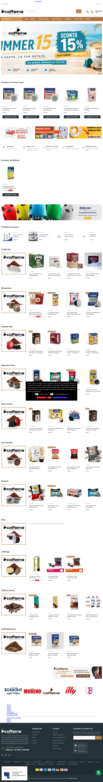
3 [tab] (53, 71)
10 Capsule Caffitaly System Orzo (34, 577)
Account (55, 732)
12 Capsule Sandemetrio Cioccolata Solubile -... (92, 429)
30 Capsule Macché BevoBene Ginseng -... (35, 467)
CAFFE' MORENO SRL (90, 271)
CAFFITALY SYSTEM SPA (34, 574)
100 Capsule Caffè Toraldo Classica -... (53, 577)
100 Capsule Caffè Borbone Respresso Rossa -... (74, 313)
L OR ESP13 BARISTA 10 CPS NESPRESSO (35, 274)
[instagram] (4, 4)
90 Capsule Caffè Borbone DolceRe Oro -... (55, 429)
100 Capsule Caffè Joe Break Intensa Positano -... (35, 313)
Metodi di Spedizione (58, 735)
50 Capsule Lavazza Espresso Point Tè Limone (93, 390)
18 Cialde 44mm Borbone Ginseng (91, 109)
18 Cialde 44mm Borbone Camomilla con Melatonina (71, 109)
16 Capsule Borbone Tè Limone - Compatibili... (73, 352)
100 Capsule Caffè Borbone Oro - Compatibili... (53, 506)
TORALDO (69, 271)
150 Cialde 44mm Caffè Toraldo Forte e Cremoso (74, 274)
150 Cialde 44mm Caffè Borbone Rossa (49, 109)
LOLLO (49, 271)
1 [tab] (49, 71)
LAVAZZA (50, 349)
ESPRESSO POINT (49, 762)
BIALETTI (90, 762)
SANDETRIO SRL (32, 349)
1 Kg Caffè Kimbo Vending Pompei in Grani (74, 615)
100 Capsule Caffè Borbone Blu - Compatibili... (91, 506)
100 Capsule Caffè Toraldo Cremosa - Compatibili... (72, 577)
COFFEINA (41, 232)
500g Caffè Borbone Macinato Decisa (34, 654)
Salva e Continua (41, 397)
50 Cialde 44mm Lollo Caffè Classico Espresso (54, 274)
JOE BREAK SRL (32, 310)
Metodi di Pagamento (58, 743)
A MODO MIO (16, 762)
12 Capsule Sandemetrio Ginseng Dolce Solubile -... (36, 429)
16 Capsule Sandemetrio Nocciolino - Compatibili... (36, 352)
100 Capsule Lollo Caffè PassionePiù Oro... (54, 467)
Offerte (34, 737)
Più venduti (35, 735)
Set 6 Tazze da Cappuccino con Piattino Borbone (69, 235)
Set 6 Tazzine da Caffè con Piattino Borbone (18, 235)
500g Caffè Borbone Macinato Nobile (72, 654)
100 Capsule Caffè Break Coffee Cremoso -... (73, 429)
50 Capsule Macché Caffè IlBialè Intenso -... (36, 506)
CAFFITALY (82, 762)
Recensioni (55, 745)
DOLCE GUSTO (37, 762)
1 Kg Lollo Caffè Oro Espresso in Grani (53, 615)
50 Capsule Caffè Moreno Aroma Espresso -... (74, 506)
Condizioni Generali (58, 740)
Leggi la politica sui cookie (59, 397)
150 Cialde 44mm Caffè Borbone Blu (8, 109)
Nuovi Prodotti (36, 732)
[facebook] (2, 4)
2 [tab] (51, 71)
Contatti (34, 743)
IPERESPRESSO (61, 762)
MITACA (51, 764)
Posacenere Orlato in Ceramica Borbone (93, 235)
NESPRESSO (27, 762)
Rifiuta (49, 397)
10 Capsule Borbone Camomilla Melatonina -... (9, 187)
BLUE (97, 762)
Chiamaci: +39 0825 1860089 (17, 750)
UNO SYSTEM (72, 762)
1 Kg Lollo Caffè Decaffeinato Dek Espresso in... (34, 615)
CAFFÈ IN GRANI (60, 764)
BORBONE (4, 106)
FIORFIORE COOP (30, 764)
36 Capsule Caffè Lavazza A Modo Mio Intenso (55, 352)
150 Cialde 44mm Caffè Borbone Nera (29, 109)
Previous (97, 82)
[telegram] (7, 4)
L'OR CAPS (31, 271)
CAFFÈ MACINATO (73, 764)
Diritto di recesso (57, 748)
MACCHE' (31, 464)
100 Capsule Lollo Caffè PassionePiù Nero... (73, 467)
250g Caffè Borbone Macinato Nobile (53, 654)
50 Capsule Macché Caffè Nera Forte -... (93, 467)
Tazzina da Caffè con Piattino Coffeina (43, 235)
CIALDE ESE (7, 762)
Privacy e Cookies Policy (59, 737)
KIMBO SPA (69, 612)
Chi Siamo (34, 740)
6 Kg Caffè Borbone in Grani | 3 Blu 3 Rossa (92, 615)
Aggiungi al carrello (10, 117)
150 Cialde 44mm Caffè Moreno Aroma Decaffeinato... (92, 274)
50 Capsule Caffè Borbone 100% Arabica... (93, 313)
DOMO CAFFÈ (41, 764)
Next (100, 82)
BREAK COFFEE (70, 426)
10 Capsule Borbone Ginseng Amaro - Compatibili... (53, 313)
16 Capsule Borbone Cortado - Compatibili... (92, 352)
